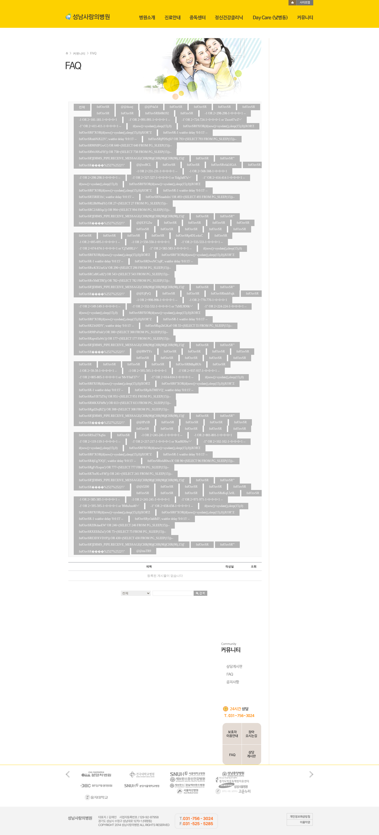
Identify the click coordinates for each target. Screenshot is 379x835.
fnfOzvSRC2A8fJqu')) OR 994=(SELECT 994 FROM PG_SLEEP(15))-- (124, 210)
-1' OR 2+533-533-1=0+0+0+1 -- (202, 242)
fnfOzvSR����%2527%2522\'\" (102, 165)
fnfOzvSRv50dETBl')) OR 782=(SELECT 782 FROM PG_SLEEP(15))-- (124, 280)
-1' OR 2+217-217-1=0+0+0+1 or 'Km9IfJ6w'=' (162, 441)
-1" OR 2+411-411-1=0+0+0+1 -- (100, 126)
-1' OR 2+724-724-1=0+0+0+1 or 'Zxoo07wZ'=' (212, 120)
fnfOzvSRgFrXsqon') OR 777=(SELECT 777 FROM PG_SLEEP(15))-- (124, 467)
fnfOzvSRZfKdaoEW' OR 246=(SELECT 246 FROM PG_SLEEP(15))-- (124, 525)
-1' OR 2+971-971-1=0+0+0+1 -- (202, 499)
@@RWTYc (144, 351)
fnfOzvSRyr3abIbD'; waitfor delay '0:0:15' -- (162, 519)
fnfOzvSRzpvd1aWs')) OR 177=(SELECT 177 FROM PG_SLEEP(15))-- (124, 338)
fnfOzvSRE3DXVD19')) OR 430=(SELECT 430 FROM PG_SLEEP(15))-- (126, 538)
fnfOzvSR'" (227, 158)
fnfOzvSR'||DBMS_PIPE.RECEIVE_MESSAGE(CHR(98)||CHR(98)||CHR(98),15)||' (131, 158)
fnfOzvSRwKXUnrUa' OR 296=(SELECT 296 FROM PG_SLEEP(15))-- (125, 268)
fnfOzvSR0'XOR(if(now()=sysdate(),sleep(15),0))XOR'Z (218, 126)
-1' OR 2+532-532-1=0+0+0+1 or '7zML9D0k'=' (162, 306)
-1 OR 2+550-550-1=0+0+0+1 (150, 242)
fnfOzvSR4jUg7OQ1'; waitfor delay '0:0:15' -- (107, 461)
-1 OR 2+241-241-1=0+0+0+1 (150, 499)
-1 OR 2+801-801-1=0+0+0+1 (213, 435)
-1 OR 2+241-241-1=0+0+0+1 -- (161, 435)
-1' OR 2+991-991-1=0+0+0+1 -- (149, 120)
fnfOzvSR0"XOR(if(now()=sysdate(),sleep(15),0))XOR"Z (115, 132)
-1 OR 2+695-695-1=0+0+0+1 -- (99, 242)
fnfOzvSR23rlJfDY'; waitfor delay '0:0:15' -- (106, 326)
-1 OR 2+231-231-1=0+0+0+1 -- (156, 171)
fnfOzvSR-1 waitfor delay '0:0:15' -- (185, 132)
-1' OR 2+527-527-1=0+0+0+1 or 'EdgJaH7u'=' (161, 177)
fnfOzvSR (103, 107)
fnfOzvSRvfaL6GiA (223, 165)
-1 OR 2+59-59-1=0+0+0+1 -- (98, 371)
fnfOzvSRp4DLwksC (189, 235)
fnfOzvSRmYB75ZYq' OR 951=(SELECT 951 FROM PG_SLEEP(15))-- (125, 396)
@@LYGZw (144, 223)
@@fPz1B (143, 422)
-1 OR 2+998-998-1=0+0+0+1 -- (156, 300)
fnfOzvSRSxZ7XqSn (92, 435)
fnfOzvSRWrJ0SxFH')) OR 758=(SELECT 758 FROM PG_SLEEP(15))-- (125, 152)
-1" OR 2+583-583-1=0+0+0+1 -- (170, 248)
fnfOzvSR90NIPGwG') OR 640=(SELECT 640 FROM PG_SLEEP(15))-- (125, 145)
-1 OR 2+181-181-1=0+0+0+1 (98, 120)
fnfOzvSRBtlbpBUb (188, 364)
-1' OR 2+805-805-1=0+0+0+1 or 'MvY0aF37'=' (109, 377)
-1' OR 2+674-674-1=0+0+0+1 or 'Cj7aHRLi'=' (108, 248)
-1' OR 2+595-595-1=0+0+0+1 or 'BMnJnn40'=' (109, 506)
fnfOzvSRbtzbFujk (222, 293)
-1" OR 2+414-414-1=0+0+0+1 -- (224, 177)
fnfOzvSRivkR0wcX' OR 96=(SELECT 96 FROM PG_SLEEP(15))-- (190, 461)
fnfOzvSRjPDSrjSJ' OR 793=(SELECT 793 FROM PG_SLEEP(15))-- (192, 139)
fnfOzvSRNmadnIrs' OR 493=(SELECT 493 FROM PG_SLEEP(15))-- (190, 197)
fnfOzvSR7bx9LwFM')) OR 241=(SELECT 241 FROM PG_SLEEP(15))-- (125, 474)
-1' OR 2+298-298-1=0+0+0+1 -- (99, 177)
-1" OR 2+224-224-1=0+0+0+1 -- (225, 306)
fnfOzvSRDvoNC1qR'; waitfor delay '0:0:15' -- (164, 261)
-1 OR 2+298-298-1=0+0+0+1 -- (225, 113)
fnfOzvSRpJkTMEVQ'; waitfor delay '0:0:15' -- (164, 390)
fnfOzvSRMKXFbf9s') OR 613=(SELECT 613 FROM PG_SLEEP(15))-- (125, 403)
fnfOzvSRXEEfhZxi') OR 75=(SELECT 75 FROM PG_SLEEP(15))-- (122, 531)
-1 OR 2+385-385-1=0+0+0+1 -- (99, 499)
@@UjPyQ (143, 293)
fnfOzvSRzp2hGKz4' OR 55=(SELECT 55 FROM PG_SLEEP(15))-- (188, 326)
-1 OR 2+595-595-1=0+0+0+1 (147, 371)
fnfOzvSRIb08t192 (157, 113)
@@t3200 (142, 486)
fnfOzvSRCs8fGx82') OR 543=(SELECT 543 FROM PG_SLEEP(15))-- (124, 274)
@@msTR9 (143, 551)
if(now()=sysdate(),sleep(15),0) (152, 126)
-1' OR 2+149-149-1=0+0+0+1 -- (99, 306)
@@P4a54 (151, 107)
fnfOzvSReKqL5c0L (222, 493)
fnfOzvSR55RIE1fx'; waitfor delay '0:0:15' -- (106, 197)
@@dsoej (127, 107)
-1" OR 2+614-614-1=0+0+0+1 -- (172, 377)
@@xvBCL (143, 165)
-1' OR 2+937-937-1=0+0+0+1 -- (199, 371)
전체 (82, 107)
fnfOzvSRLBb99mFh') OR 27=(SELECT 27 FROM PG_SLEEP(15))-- (123, 203)
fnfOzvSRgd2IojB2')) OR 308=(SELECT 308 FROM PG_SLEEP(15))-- (124, 409)
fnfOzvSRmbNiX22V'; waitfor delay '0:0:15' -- (108, 139)
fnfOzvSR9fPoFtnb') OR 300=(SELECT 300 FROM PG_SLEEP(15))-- (123, 332)
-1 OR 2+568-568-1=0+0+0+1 (208, 171)
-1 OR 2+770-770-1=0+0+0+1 (208, 300)
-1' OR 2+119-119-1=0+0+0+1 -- (99, 441)
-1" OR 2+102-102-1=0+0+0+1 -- (224, 441)
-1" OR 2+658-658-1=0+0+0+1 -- (172, 506)
